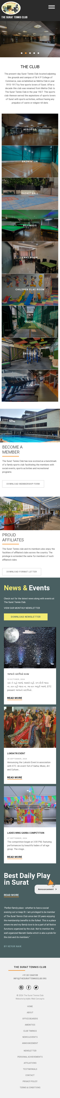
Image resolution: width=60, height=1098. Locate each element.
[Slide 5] (38, 53)
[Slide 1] (21, 53)
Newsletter (30, 1051)
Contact (30, 1075)
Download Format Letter (22, 572)
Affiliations (30, 1063)
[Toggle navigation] (52, 7)
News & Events (30, 1037)
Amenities (30, 1025)
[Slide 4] (34, 53)
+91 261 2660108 (30, 975)
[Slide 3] (30, 53)
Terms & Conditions (30, 1087)
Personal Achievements (30, 1057)
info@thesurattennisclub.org (30, 978)
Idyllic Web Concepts (35, 999)
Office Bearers (30, 1019)
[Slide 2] (26, 53)
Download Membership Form (23, 484)
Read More (14, 697)
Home (30, 1006)
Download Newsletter (26, 616)
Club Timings (30, 1031)
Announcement (30, 1043)
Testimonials (30, 1069)
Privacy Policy (30, 1081)
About (30, 1012)
